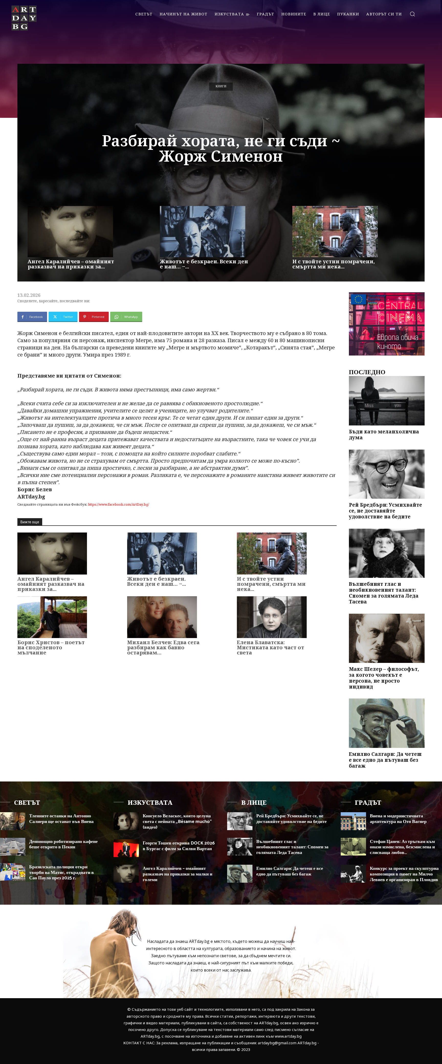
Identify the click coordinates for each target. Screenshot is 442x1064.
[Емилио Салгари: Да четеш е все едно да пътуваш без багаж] (387, 723)
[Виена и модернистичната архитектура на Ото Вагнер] (353, 821)
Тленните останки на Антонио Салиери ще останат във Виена (61, 819)
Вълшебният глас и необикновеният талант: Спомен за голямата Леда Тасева (383, 593)
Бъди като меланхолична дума (384, 434)
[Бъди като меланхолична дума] (387, 400)
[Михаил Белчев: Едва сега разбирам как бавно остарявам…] (162, 617)
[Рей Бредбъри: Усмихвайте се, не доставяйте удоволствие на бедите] (387, 474)
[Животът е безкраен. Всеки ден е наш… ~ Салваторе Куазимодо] (202, 231)
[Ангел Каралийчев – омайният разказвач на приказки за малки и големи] (70, 231)
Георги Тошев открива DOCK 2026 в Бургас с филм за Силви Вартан (179, 846)
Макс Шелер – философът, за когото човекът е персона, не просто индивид (384, 678)
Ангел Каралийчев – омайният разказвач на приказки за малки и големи (177, 874)
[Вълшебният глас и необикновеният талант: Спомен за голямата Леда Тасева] (387, 553)
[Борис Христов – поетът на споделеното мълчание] (52, 617)
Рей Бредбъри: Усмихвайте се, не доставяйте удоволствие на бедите (385, 511)
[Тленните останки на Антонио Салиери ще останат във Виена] (12, 821)
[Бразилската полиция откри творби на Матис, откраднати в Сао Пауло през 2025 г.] (12, 872)
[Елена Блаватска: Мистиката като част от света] (271, 617)
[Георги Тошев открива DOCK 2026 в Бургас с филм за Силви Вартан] (126, 848)
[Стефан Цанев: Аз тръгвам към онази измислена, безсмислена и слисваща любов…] (353, 847)
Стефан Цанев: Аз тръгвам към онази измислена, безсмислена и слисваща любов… (402, 847)
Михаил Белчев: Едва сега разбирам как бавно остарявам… (163, 647)
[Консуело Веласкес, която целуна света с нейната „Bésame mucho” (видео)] (126, 821)
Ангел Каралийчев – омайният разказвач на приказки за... (71, 264)
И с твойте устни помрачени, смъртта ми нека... (333, 264)
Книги (221, 86)
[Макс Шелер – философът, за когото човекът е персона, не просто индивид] (387, 638)
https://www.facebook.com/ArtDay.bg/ (118, 504)
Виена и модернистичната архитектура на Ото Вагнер (398, 819)
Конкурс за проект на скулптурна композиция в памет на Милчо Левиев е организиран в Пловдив (404, 874)
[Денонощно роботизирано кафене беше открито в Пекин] (12, 847)
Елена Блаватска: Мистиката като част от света (270, 647)
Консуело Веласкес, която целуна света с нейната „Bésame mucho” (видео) (177, 821)
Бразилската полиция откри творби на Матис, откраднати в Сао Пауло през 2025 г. (61, 872)
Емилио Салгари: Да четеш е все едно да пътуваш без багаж (385, 760)
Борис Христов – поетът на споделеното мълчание (51, 647)
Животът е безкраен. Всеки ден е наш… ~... (204, 264)
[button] (412, 14)
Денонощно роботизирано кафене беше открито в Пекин (63, 844)
